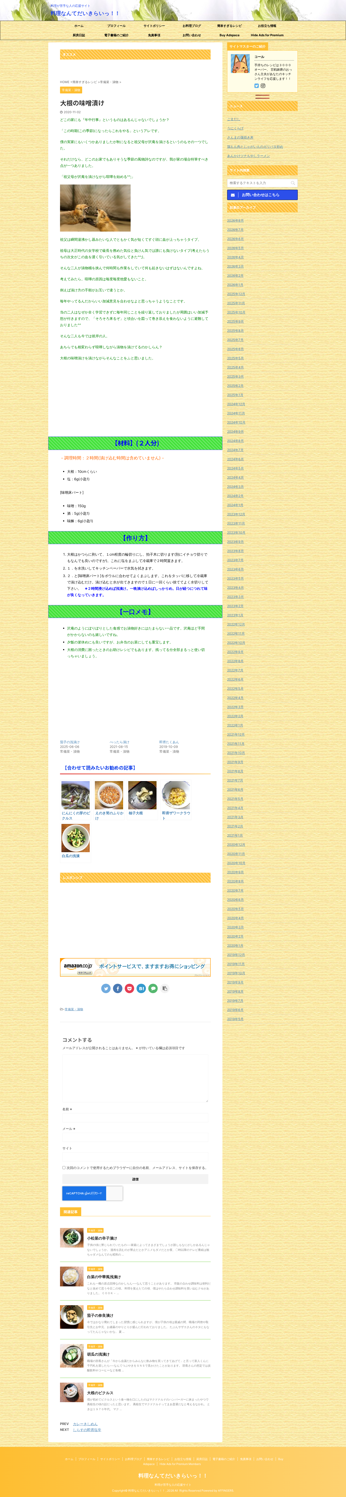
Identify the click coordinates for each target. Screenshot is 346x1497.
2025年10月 (236, 312)
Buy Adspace (230, 35)
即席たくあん (169, 742)
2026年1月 (235, 285)
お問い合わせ (192, 35)
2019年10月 (236, 973)
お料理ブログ (192, 26)
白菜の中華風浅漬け (104, 1276)
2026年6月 (235, 239)
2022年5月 (235, 688)
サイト (67, 1148)
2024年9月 (235, 431)
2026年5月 (235, 248)
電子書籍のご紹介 (116, 35)
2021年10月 (236, 753)
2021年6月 (235, 789)
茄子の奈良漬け (100, 1315)
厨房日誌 (79, 35)
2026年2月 (235, 275)
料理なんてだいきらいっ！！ (85, 13)
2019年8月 (235, 991)
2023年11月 (236, 523)
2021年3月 (235, 817)
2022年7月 (235, 670)
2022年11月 (236, 633)
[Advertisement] (135, 399)
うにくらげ (235, 128)
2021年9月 (235, 762)
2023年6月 (235, 569)
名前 (67, 1109)
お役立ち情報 (267, 26)
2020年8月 (235, 881)
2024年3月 (235, 487)
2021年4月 (235, 808)
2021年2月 (235, 826)
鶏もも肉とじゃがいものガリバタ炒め (255, 146)
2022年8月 (235, 661)
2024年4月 (235, 477)
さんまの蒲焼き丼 (240, 137)
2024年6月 (235, 459)
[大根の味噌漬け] (141, 988)
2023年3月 (235, 597)
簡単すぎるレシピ (229, 26)
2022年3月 (235, 707)
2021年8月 (235, 771)
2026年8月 (235, 220)
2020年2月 (235, 936)
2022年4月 (235, 698)
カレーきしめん (85, 1424)
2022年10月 (236, 643)
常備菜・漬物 (74, 1009)
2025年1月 (235, 395)
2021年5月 (235, 799)
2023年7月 (235, 560)
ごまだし (233, 119)
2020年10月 (236, 863)
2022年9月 (235, 652)
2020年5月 (235, 909)
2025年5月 (235, 358)
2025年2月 (235, 386)
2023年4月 (235, 588)
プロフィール (116, 26)
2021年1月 (235, 835)
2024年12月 (236, 404)
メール (68, 1129)
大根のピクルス (100, 1392)
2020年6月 (235, 900)
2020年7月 (235, 890)
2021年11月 (236, 744)
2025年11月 (236, 303)
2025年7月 (235, 340)
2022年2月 (235, 716)
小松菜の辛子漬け (102, 1238)
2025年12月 (236, 294)
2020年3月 (235, 927)
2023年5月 (235, 578)
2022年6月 (235, 679)
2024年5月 (235, 468)
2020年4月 (235, 918)
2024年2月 (235, 496)
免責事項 (154, 35)
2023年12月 (236, 514)
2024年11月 (236, 413)
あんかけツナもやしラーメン (248, 156)
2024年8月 (235, 441)
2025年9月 (235, 321)
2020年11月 (236, 854)
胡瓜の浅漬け (98, 1354)
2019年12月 (236, 955)
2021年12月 (236, 734)
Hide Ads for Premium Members (267, 36)
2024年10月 (236, 422)
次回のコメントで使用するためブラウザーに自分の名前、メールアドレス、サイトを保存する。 (137, 1168)
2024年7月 (235, 450)
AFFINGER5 (225, 1490)
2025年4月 (235, 367)
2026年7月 (235, 230)
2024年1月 (235, 505)
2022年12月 (236, 624)
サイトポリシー (154, 26)
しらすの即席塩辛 (87, 1430)
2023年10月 (236, 532)
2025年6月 (235, 349)
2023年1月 (235, 615)
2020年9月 (235, 872)
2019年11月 (236, 964)
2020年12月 (236, 845)
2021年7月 (235, 780)
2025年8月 (235, 331)
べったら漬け (119, 742)
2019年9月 (235, 982)
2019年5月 (235, 1019)
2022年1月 (235, 725)
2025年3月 (235, 376)
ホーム (79, 26)
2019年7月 (235, 1001)
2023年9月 (235, 542)
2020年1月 (235, 945)
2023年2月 (235, 606)
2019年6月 (235, 1010)
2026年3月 (235, 266)
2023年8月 (235, 551)
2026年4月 (235, 257)
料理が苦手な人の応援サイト (173, 1484)
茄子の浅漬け (70, 742)
